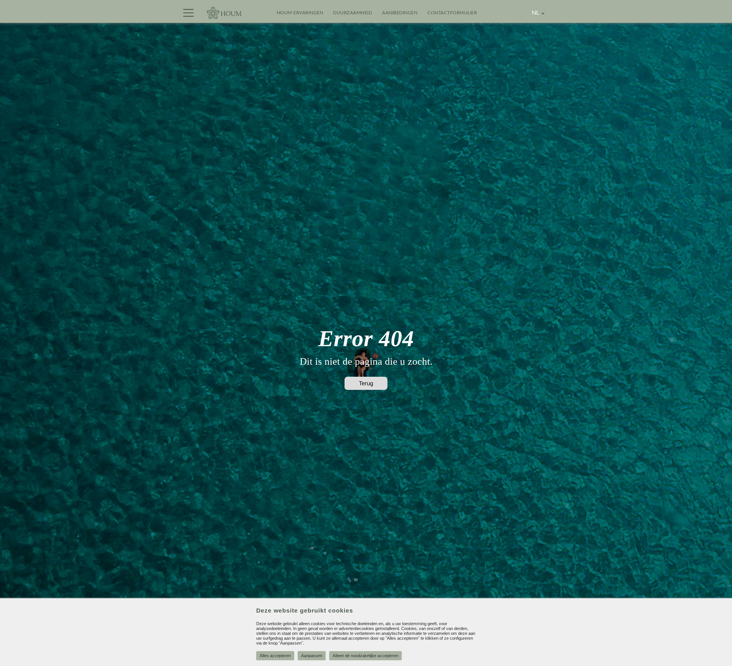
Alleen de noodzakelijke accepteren (365, 655)
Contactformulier (452, 13)
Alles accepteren (275, 655)
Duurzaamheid (352, 13)
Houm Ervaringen (300, 13)
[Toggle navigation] (189, 13)
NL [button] (535, 13)
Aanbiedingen (399, 13)
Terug (366, 383)
